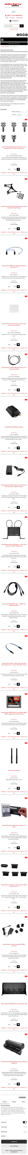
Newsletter (18, 15)
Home (2, 46)
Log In (14, 12)
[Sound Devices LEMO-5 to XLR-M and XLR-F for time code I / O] (14, 251)
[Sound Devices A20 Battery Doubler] (14, 412)
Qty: (9, 169)
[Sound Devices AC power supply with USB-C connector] (14, 929)
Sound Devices (14, 154)
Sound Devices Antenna (14, 770)
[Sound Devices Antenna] (14, 755)
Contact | (12, 17)
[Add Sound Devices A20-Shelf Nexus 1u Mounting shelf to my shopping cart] (18, 1024)
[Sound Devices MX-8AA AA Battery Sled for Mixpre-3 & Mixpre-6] (14, 1047)
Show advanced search (14, 43)
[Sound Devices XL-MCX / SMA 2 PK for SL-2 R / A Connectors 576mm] (14, 360)
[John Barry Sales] (14, 6)
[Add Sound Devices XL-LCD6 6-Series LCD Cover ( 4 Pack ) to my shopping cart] (18, 847)
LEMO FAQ (19, 17)
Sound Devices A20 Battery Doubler (14, 427)
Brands (7, 46)
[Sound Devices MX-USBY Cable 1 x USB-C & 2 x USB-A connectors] (14, 589)
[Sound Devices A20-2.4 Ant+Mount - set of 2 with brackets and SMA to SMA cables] (14, 529)
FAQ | (7, 17)
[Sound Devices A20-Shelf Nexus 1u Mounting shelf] (14, 989)
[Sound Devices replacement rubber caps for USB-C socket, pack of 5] (14, 870)
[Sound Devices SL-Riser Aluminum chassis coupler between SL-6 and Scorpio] (14, 191)
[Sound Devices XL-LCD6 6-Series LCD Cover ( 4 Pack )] (14, 810)
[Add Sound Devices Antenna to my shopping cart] (18, 788)
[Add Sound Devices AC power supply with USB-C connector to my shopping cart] (18, 966)
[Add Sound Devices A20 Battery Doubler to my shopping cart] (18, 448)
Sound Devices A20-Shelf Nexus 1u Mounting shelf (14, 1003)
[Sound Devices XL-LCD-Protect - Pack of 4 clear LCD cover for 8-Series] (14, 309)
